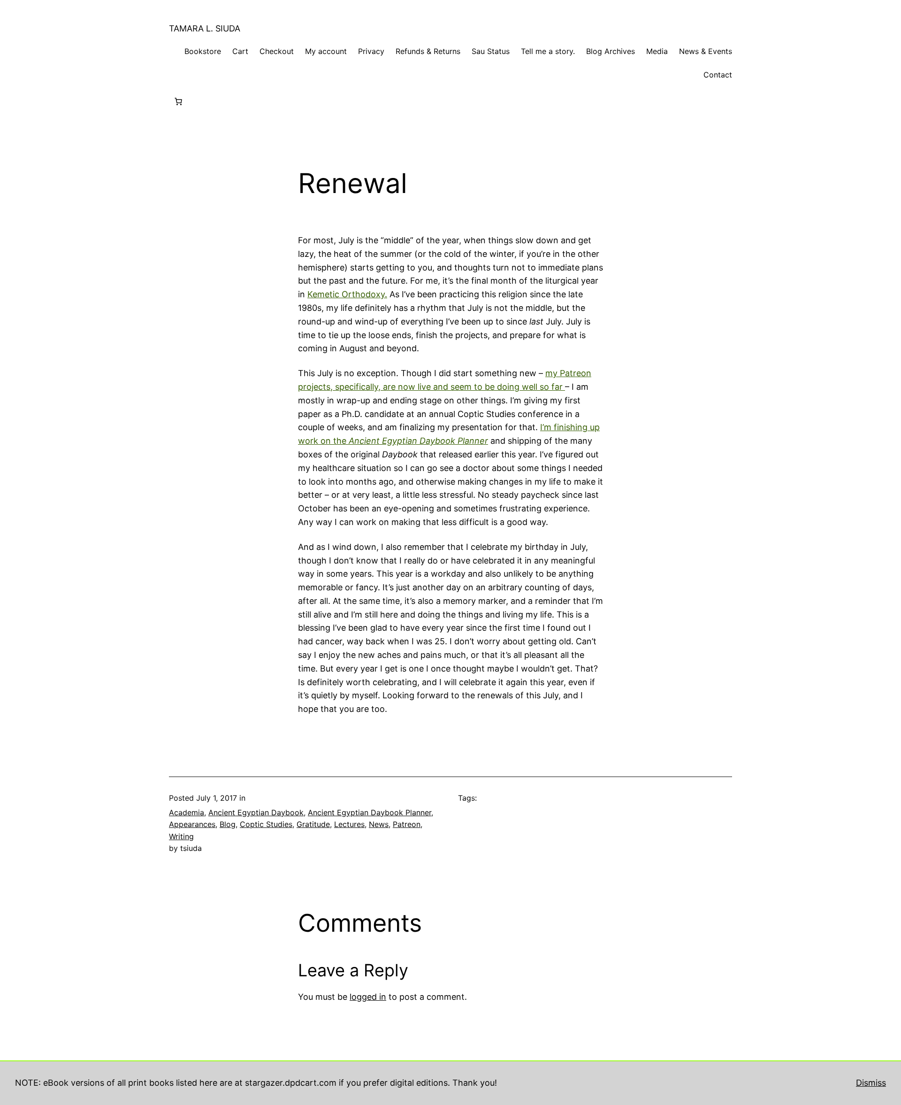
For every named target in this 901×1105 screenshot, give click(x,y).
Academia (186, 812)
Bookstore (202, 51)
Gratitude (313, 824)
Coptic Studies (266, 824)
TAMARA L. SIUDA (204, 28)
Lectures (349, 824)
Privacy (371, 51)
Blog (228, 824)
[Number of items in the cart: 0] (178, 101)
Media (657, 51)
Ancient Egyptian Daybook (256, 812)
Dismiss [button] (871, 1083)
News (379, 824)
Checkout (277, 51)
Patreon (406, 824)
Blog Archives (610, 51)
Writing (181, 836)
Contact (717, 74)
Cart (240, 51)
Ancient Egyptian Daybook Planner (369, 812)
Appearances (192, 824)
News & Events (705, 51)
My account (326, 51)
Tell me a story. (548, 51)
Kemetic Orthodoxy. (347, 294)
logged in (368, 997)
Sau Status (491, 51)
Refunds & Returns (428, 51)
